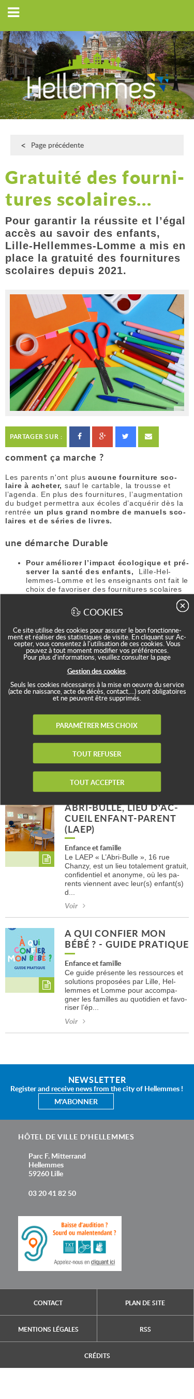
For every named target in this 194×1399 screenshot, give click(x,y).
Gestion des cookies (96, 671)
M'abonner (76, 1101)
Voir (71, 905)
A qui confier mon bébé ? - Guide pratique (127, 939)
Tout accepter (97, 782)
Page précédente (57, 145)
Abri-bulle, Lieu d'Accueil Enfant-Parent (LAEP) (121, 819)
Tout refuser (96, 754)
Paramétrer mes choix (97, 725)
